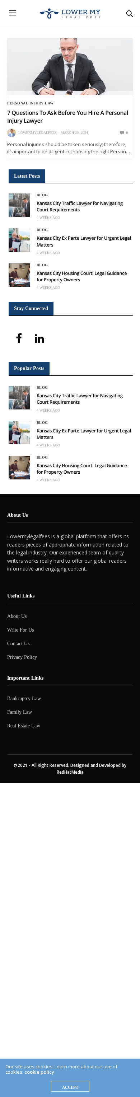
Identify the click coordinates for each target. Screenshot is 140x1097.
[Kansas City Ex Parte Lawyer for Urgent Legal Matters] (19, 240)
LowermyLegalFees (37, 133)
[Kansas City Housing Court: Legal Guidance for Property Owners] (19, 275)
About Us (17, 616)
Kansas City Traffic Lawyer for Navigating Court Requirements (80, 206)
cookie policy (39, 1072)
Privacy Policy (22, 657)
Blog (42, 195)
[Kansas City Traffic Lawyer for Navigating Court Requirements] (19, 205)
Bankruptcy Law (24, 698)
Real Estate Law (23, 725)
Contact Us (18, 643)
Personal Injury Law (30, 103)
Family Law (19, 712)
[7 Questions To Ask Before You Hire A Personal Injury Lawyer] (70, 66)
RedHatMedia (70, 772)
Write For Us (20, 630)
